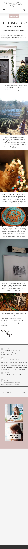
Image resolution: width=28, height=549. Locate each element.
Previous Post (6, 392)
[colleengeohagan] (14, 432)
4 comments (14, 342)
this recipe (10, 228)
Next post (23, 392)
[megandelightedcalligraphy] (14, 413)
